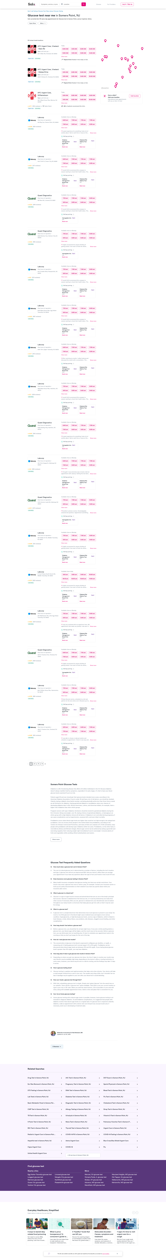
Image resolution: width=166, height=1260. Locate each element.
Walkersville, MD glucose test (122, 1180)
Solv (29, 11)
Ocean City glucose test (36, 1182)
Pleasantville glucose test (64, 1182)
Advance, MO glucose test (94, 1182)
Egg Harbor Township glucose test (40, 1174)
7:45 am (65, 124)
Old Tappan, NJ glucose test (122, 1177)
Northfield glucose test (63, 1180)
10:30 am (74, 579)
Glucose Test (41, 11)
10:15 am (65, 579)
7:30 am (92, 120)
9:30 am (74, 574)
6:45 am (65, 120)
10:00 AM (92, 76)
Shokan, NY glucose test (93, 1180)
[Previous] (133, 1212)
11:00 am (92, 579)
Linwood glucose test (62, 1174)
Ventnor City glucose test (36, 1185)
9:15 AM (74, 53)
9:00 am (92, 202)
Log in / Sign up (127, 4)
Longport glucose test (35, 1177)
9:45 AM (92, 53)
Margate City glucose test (64, 1177)
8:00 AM (65, 49)
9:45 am (83, 574)
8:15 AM (74, 49)
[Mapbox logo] (105, 88)
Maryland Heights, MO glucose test (124, 1174)
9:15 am (65, 574)
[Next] (137, 1212)
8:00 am (74, 124)
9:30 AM (83, 53)
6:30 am (74, 727)
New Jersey (50, 11)
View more (64, 56)
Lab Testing (34, 11)
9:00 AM (65, 53)
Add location (135, 96)
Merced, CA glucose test (93, 1174)
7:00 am (74, 120)
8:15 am (83, 124)
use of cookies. (105, 1253)
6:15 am (65, 727)
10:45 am (83, 579)
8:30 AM (83, 49)
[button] (102, 60)
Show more (93, 133)
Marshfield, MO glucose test (95, 1185)
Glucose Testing (58, 11)
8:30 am (92, 124)
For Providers (111, 4)
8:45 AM (92, 49)
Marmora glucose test (35, 1180)
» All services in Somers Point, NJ (78, 1155)
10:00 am (92, 574)
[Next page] (45, 764)
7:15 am (83, 120)
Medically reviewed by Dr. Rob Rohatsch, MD (70, 1032)
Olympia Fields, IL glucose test (95, 1177)
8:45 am (83, 202)
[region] (122, 64)
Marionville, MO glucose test (122, 1182)
